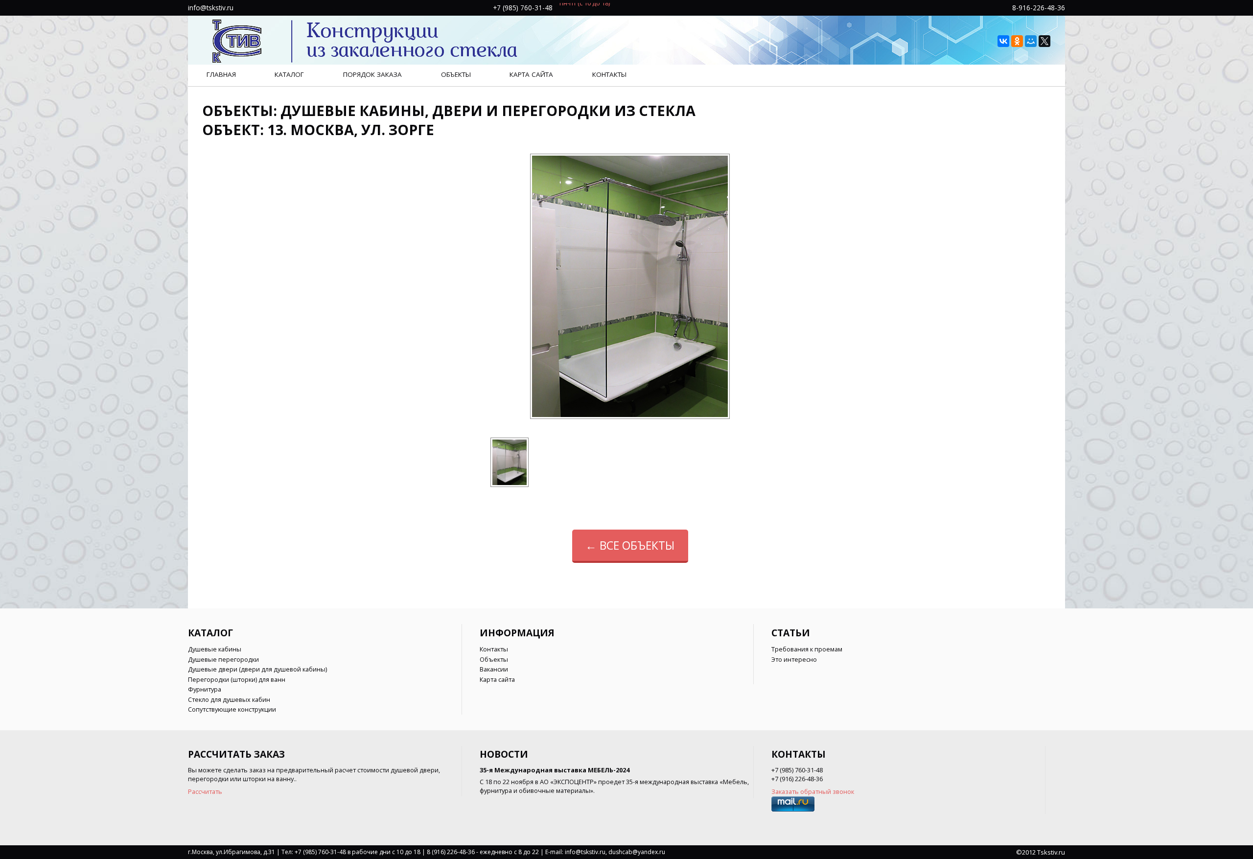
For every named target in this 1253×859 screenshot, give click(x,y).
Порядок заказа (372, 74)
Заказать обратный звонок (812, 791)
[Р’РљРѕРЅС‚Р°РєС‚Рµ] (1003, 41)
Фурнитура (204, 689)
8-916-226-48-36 (1038, 7)
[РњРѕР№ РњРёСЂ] (1031, 41)
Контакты (609, 74)
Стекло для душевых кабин (229, 699)
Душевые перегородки (223, 659)
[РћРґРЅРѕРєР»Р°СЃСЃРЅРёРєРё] (1017, 41)
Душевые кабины (214, 649)
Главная (221, 74)
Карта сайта (531, 74)
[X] (1044, 41)
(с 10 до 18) (594, 7)
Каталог (289, 74)
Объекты (456, 74)
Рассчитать (205, 791)
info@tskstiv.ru (210, 7)
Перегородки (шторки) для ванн (236, 679)
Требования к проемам (806, 649)
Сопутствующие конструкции (232, 709)
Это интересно (794, 659)
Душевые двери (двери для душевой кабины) (257, 669)
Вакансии (494, 669)
